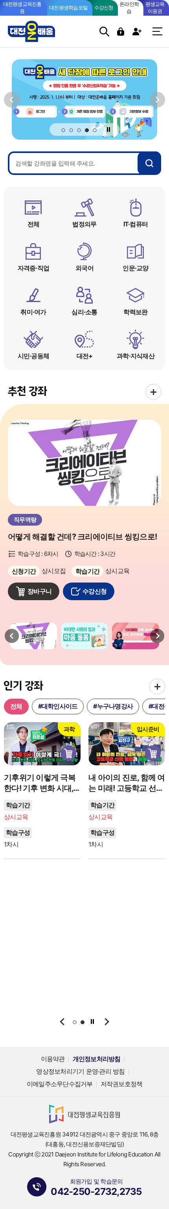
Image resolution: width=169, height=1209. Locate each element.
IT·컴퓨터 (135, 224)
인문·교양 (135, 268)
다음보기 (157, 99)
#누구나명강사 (113, 706)
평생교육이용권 (155, 7)
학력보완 (135, 312)
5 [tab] (95, 130)
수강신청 (104, 7)
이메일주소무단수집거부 (60, 1084)
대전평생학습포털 (68, 7)
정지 (108, 129)
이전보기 (12, 99)
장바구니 (39, 591)
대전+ (85, 356)
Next (157, 636)
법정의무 (84, 224)
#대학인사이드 (58, 706)
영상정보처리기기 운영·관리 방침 (80, 1071)
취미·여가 (33, 312)
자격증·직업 (34, 268)
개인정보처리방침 (97, 1059)
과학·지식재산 (135, 356)
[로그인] (121, 31)
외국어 (84, 268)
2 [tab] (71, 130)
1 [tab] (63, 130)
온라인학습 (129, 7)
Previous (12, 636)
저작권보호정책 (122, 1084)
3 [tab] (79, 130)
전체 (34, 224)
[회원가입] (137, 31)
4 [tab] (87, 130)
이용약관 (53, 1059)
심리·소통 (84, 312)
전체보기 (153, 392)
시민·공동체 (34, 356)
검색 (104, 31)
